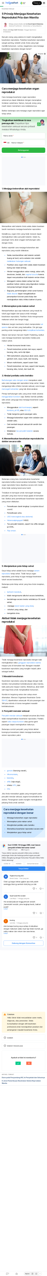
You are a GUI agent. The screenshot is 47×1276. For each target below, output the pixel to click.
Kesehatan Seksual (8, 9)
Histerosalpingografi (15, 520)
